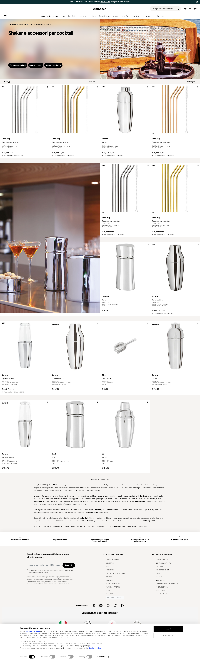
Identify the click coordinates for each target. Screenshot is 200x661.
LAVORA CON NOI (161, 594)
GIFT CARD (109, 594)
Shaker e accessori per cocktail (40, 24)
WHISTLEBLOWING (162, 587)
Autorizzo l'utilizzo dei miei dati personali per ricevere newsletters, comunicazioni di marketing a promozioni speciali (51, 571)
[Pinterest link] (122, 605)
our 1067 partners (33, 631)
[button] (63, 16)
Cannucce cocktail (18, 65)
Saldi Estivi (105, 2)
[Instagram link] (94, 605)
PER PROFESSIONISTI (162, 570)
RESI (107, 566)
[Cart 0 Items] (195, 9)
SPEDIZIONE (110, 570)
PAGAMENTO (110, 577)
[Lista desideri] (47, 87)
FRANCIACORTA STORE (113, 587)
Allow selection (168, 635)
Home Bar (22, 24)
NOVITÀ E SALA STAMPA (163, 563)
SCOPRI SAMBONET (162, 560)
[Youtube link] (101, 605)
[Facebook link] (108, 605)
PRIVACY (158, 573)
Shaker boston (35, 65)
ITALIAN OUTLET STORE (113, 584)
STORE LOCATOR (111, 580)
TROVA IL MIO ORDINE (112, 560)
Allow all (168, 629)
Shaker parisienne (53, 65)
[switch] (52, 657)
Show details (101, 656)
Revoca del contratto (115, 598)
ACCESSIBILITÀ (160, 590)
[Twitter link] (115, 605)
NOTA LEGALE (160, 580)
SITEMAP (108, 590)
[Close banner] (197, 2)
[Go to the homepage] (99, 9)
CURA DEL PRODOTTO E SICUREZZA (117, 573)
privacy (67, 583)
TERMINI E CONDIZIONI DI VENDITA (167, 584)
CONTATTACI (110, 563)
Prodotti (13, 24)
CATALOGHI (159, 566)
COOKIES (159, 577)
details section (95, 648)
